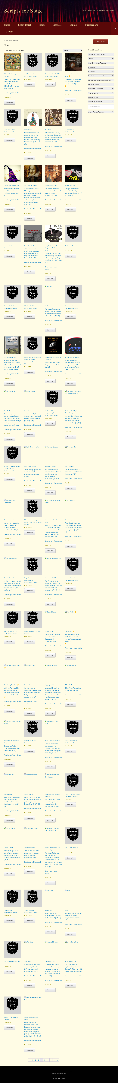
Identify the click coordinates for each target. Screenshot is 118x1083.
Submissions (91, 25)
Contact (73, 25)
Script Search (24, 25)
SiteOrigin (57, 1078)
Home (7, 25)
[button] (114, 28)
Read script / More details (12, 93)
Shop (42, 25)
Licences (57, 25)
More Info (9, 102)
